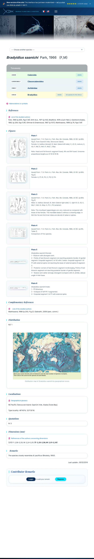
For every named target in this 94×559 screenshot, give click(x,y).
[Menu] (56, 11)
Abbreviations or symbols (18, 103)
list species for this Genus (74, 95)
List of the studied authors (20, 117)
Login (31, 479)
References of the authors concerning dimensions (29, 438)
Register (60, 479)
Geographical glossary (19, 400)
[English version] (48, 11)
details (80, 75)
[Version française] (44, 11)
